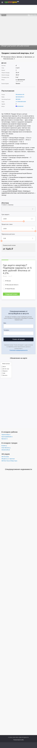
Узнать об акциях (18, 339)
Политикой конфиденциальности (19, 350)
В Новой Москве (10, 288)
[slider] (24, 221)
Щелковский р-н (20, 97)
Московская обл (20, 94)
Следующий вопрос (11, 294)
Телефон (6, 330)
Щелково (18, 99)
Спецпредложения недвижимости (18, 469)
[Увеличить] (35, 15)
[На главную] (14, 2)
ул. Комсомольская (21, 101)
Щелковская (20, 106)
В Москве (8, 280)
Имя (5, 323)
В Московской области (11, 284)
